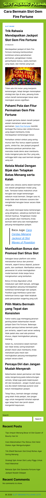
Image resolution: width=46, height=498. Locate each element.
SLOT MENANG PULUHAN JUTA (27, 495)
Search (6, 415)
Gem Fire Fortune (22, 126)
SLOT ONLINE (9, 26)
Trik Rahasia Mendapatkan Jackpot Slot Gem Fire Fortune (21, 35)
